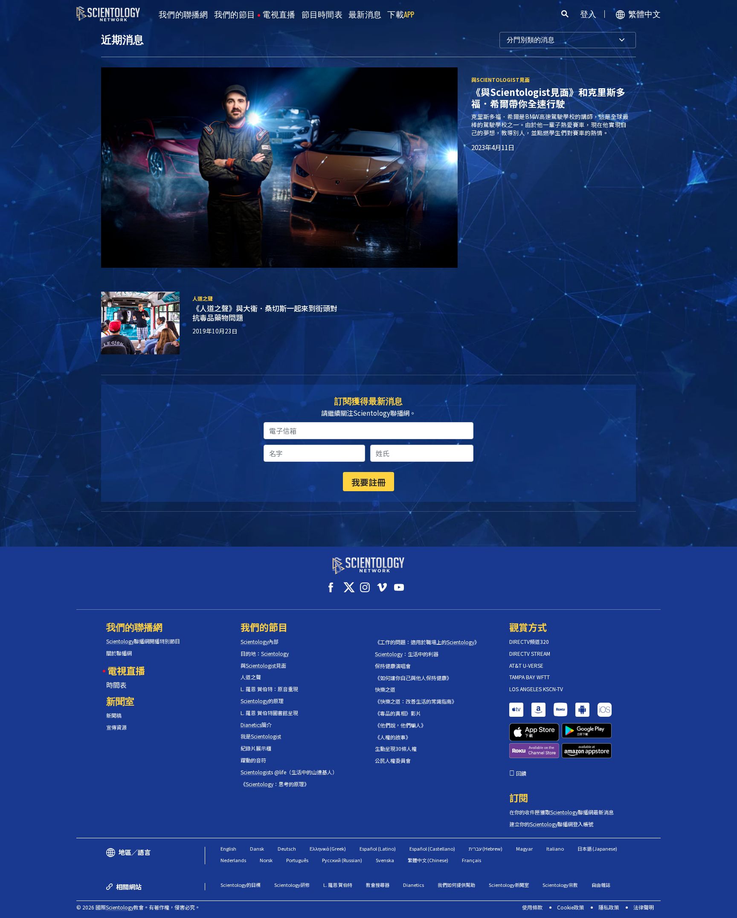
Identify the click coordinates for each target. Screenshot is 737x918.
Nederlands (233, 860)
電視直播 (278, 14)
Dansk (257, 848)
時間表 (116, 685)
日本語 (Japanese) (597, 848)
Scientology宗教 (560, 884)
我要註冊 (368, 482)
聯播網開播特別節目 (143, 641)
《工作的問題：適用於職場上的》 (427, 642)
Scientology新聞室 (509, 884)
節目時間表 (322, 14)
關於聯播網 (119, 653)
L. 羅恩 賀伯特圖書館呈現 (269, 712)
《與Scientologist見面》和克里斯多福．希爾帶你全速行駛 (548, 97)
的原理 (262, 701)
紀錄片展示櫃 (256, 748)
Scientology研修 (292, 884)
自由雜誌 (601, 884)
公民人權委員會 (393, 760)
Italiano (555, 848)
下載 (401, 14)
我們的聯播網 (183, 14)
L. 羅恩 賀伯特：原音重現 (269, 689)
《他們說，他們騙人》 (400, 725)
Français (471, 860)
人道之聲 (251, 677)
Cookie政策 (570, 907)
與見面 (263, 665)
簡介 (256, 724)
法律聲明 (643, 907)
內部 (260, 641)
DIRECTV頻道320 (529, 641)
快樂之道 (385, 689)
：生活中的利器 (406, 654)
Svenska (385, 860)
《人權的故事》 (393, 737)
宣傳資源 (116, 727)
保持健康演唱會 (393, 666)
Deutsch (287, 848)
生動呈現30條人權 (396, 748)
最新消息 (364, 14)
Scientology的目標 (241, 884)
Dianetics (413, 884)
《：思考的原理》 (275, 784)
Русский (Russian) (342, 860)
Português (297, 860)
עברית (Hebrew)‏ (485, 848)
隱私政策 (608, 907)
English (228, 848)
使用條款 (532, 907)
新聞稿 (114, 715)
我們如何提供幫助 (456, 884)
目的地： (265, 653)
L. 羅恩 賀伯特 (337, 884)
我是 (261, 736)
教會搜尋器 (377, 884)
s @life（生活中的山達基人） (289, 772)
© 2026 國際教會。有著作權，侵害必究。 (138, 907)
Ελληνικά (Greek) (328, 848)
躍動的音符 (253, 760)
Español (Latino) (378, 848)
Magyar (524, 848)
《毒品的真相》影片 (398, 713)
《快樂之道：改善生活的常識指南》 (416, 701)
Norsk (266, 860)
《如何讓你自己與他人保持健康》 (413, 678)
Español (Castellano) (432, 848)
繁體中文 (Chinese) (428, 860)
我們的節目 (234, 14)
